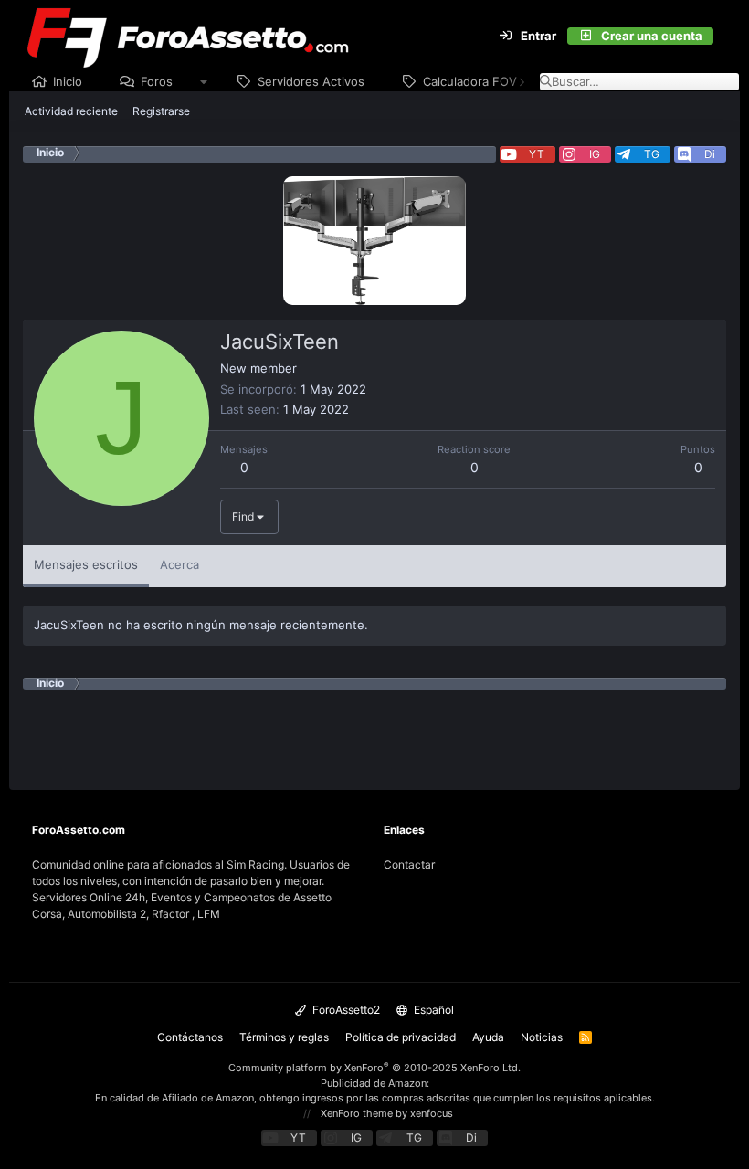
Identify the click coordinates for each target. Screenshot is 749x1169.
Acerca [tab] (179, 564)
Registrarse (161, 111)
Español (432, 1009)
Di (709, 154)
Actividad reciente (71, 111)
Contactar (409, 864)
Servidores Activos (311, 81)
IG (594, 154)
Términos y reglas (284, 1037)
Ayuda (488, 1037)
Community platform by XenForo (374, 1067)
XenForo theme (357, 1113)
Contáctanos (190, 1037)
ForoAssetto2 (345, 1009)
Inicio (67, 81)
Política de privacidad (400, 1037)
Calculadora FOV (470, 81)
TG (651, 154)
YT (536, 154)
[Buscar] (724, 36)
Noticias (542, 1037)
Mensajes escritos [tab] (86, 564)
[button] (204, 82)
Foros (157, 81)
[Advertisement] (374, 731)
